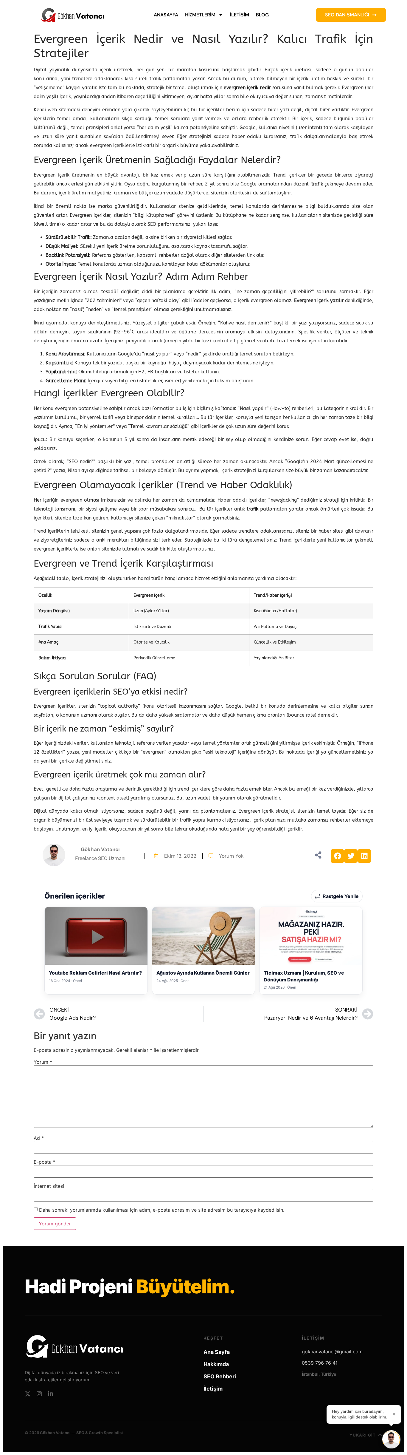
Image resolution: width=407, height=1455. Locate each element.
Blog (262, 15)
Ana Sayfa (217, 1352)
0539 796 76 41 (320, 1363)
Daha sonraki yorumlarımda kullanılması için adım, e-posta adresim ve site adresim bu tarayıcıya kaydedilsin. (161, 1209)
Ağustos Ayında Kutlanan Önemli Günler (203, 973)
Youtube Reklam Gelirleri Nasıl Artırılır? (95, 973)
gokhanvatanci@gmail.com (332, 1352)
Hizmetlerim (200, 15)
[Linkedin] (50, 1394)
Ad (39, 1138)
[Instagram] (39, 1394)
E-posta (44, 1161)
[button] (337, 856)
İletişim (239, 15)
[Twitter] (28, 1394)
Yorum (43, 1062)
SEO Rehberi (220, 1376)
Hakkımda (216, 1364)
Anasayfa (166, 15)
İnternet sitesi (49, 1186)
